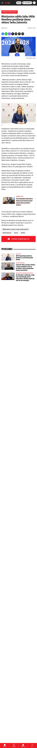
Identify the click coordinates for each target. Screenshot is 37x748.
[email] (15, 33)
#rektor (23, 233)
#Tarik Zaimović (7, 233)
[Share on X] (12, 33)
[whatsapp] (6, 33)
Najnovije (14, 746)
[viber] (9, 33)
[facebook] (2, 33)
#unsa (16, 233)
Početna (4, 746)
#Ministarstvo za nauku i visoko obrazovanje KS (15, 229)
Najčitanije (23, 746)
